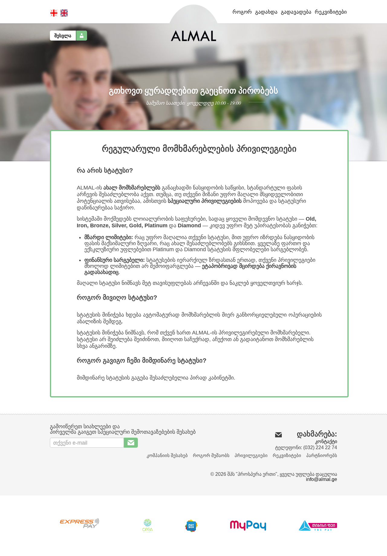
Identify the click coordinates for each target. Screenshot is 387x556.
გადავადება (296, 12)
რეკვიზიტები (331, 12)
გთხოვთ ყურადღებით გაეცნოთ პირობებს (193, 90)
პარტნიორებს (321, 455)
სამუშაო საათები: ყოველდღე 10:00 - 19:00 (193, 103)
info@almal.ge (321, 479)
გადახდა (266, 12)
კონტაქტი (326, 441)
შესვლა (62, 35)
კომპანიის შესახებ (167, 455)
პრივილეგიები (251, 455)
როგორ (242, 12)
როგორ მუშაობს (211, 455)
